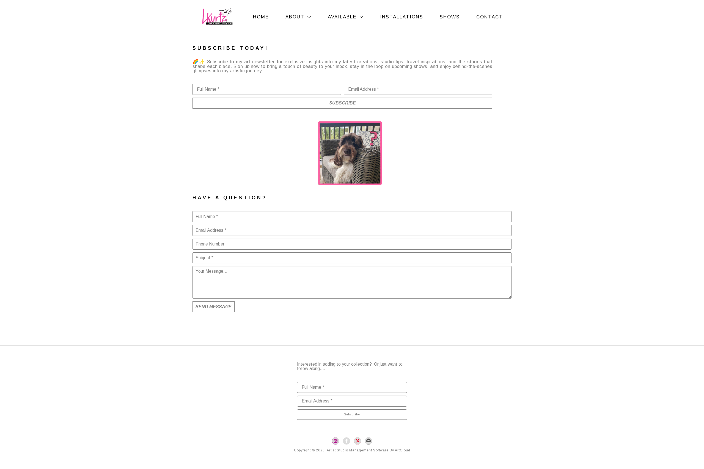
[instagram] (335, 441)
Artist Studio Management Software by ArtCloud (368, 450)
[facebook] (346, 441)
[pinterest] (357, 441)
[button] (298, 17)
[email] (368, 441)
